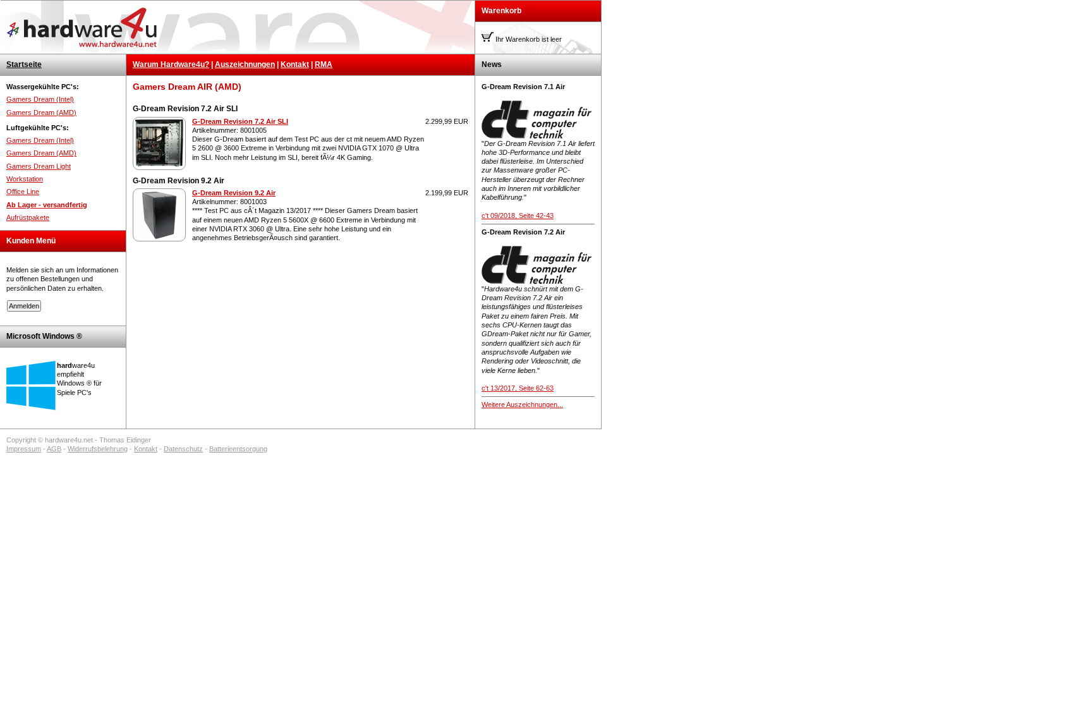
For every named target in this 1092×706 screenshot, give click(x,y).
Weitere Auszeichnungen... (522, 404)
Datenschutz (183, 449)
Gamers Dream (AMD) (41, 112)
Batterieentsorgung (238, 449)
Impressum (23, 449)
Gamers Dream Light (38, 166)
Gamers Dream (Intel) (40, 99)
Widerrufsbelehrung (98, 449)
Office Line (22, 191)
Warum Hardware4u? (171, 64)
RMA (323, 64)
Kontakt (295, 64)
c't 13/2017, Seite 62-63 (518, 388)
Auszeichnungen (245, 64)
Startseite (24, 64)
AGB (54, 449)
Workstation (24, 179)
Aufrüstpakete (27, 217)
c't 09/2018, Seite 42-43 (518, 215)
